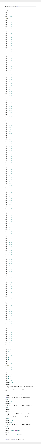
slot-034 (22, 3)
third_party (10, 3)
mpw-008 (19, 3)
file (17, 6)
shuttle (14, 3)
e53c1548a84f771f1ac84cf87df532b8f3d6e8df (30, 3)
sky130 (16, 3)
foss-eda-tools (7, 3)
